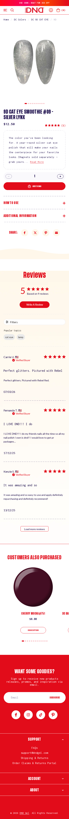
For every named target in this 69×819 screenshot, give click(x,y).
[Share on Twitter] (35, 232)
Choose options (33, 630)
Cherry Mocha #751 (33, 613)
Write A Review (34, 304)
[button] (5, 10)
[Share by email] (56, 232)
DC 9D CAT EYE (40, 19)
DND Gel (24, 813)
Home (6, 19)
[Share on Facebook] (24, 232)
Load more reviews (34, 529)
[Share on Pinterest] (45, 232)
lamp (20, 337)
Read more (37, 161)
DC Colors (20, 19)
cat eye (9, 337)
